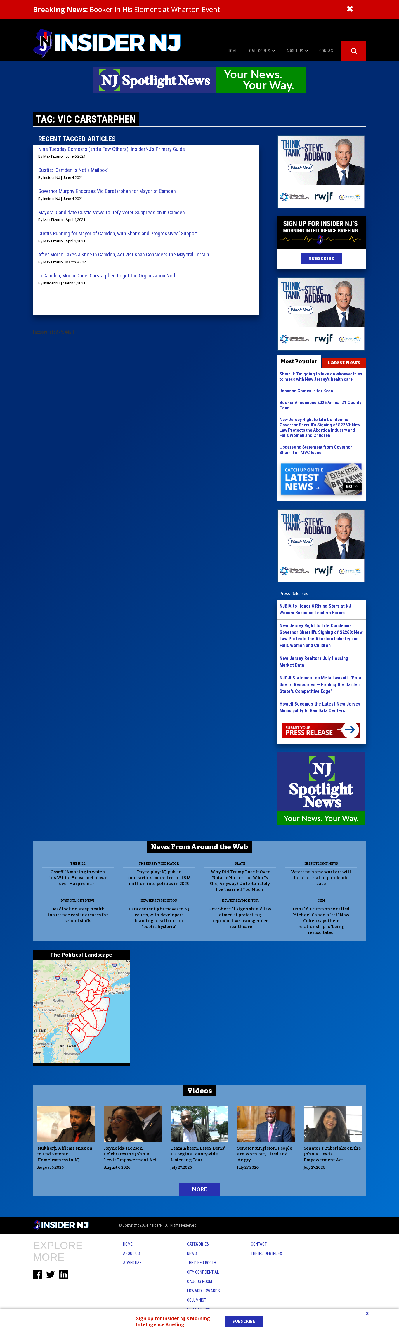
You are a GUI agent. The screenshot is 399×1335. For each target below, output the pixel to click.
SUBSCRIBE (321, 258)
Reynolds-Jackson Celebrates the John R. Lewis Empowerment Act (130, 1154)
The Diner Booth (201, 1262)
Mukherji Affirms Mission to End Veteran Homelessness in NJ (65, 1154)
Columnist (196, 1300)
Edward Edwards (203, 1291)
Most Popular (299, 361)
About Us (131, 1253)
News (192, 1253)
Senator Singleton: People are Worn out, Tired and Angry (264, 1154)
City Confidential (203, 1272)
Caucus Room (199, 1281)
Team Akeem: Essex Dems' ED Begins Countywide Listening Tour (198, 1154)
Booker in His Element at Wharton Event (126, 9)
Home (128, 1244)
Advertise (132, 1262)
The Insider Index (266, 1253)
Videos (199, 1091)
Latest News (343, 362)
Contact (259, 1244)
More (199, 1189)
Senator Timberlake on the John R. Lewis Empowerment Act (332, 1154)
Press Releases (294, 593)
